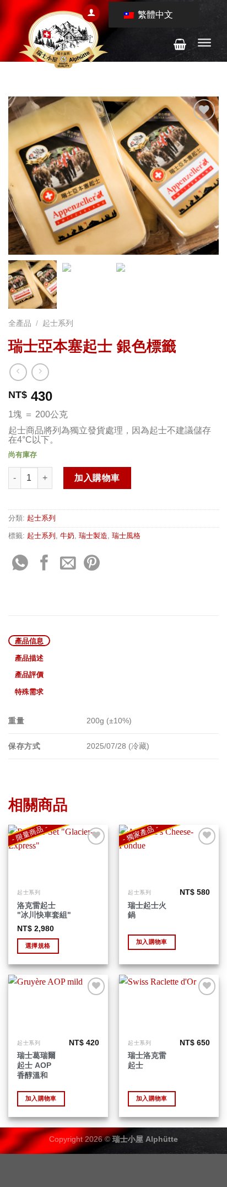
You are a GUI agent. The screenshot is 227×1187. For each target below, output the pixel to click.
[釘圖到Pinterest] (92, 564)
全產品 (19, 323)
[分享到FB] (44, 564)
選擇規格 (37, 945)
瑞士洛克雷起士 (147, 1060)
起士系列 (57, 323)
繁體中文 (154, 14)
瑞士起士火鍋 (147, 910)
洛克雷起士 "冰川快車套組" (44, 910)
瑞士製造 (93, 535)
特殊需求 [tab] (29, 691)
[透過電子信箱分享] (68, 564)
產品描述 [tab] (29, 657)
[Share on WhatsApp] (20, 564)
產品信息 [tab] (29, 640)
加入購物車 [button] (151, 941)
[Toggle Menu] (204, 44)
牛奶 (67, 535)
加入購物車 (97, 477)
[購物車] (180, 44)
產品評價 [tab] (29, 674)
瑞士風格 (126, 535)
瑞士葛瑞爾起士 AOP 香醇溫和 (36, 1065)
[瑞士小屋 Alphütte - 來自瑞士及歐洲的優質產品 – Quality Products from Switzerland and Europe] (63, 39)
